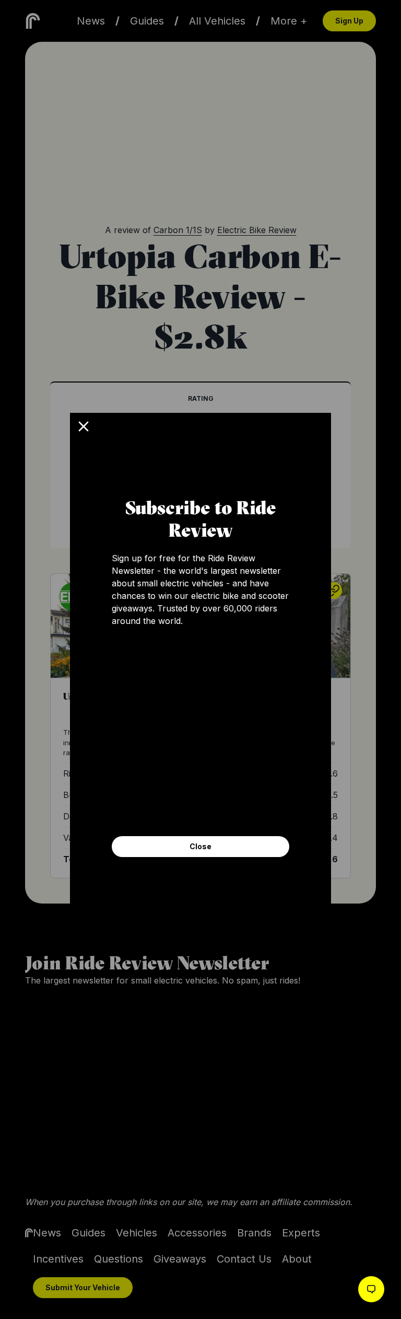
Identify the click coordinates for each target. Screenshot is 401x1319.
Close (200, 846)
